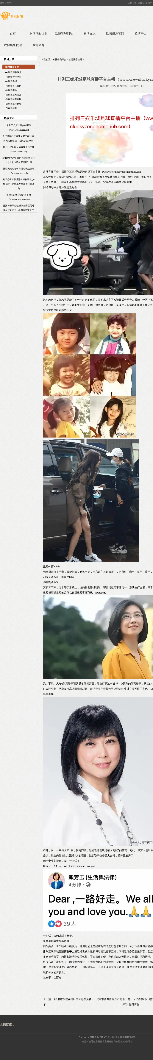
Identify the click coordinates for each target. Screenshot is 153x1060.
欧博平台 (12, 90)
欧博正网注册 (14, 94)
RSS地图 (120, 1037)
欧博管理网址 (64, 33)
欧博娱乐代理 (13, 45)
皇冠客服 (120, 1041)
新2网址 (128, 1041)
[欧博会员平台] (11, 19)
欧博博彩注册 (38, 33)
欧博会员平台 (59, 59)
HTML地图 (130, 1037)
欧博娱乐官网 (115, 33)
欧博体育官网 (14, 99)
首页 (13, 33)
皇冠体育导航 (89, 1041)
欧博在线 (90, 33)
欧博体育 (38, 45)
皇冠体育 (100, 1041)
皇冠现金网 (110, 1041)
